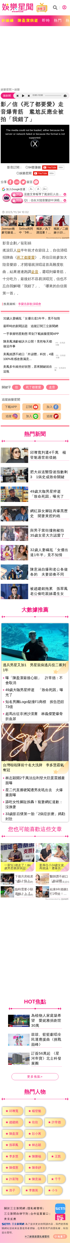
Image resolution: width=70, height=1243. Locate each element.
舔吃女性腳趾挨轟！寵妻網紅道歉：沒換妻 (34, 804)
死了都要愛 (26, 257)
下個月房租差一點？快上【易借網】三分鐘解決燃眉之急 (24, 879)
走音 (34, 272)
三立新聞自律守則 (16, 1213)
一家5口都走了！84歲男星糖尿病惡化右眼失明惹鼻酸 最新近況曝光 (17, 867)
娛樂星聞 (6, 89)
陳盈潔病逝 (28, 20)
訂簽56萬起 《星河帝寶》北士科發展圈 (46, 1058)
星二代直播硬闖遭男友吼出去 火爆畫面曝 (34, 792)
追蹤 (9, 416)
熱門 (58, 20)
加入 (49, 407)
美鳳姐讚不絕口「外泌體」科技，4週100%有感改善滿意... (28, 356)
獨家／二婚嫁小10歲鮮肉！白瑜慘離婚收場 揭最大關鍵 (61, 231)
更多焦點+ (35, 1076)
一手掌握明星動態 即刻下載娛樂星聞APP (31, 334)
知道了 (62, 1236)
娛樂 (17, 89)
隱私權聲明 (35, 1208)
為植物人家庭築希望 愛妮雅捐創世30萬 (46, 1020)
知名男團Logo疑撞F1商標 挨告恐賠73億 (34, 704)
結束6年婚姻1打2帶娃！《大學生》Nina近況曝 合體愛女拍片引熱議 (59, 892)
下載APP (11, 407)
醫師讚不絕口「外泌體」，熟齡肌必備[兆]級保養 (59, 879)
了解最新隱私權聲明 (38, 1236)
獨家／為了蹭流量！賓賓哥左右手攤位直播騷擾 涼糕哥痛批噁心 (43, 231)
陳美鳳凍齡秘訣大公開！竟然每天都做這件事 (27, 344)
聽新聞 (7, 95)
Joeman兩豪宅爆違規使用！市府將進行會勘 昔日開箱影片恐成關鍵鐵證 (9, 231)
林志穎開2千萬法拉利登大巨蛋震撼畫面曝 (35, 780)
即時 (46, 20)
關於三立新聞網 (14, 1208)
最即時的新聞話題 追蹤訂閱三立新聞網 (30, 326)
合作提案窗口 (40, 1213)
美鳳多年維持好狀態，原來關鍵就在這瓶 (27, 369)
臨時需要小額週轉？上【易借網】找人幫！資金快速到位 (24, 892)
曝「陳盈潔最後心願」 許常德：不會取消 (34, 680)
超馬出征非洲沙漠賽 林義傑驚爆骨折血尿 (34, 716)
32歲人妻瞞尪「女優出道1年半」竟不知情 (31, 318)
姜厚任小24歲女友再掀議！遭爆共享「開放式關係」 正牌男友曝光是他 (52, 867)
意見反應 (10, 1218)
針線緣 (8, 20)
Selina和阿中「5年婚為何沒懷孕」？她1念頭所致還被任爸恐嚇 (26, 231)
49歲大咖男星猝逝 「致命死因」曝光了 (34, 692)
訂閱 (29, 407)
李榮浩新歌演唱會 (29, 303)
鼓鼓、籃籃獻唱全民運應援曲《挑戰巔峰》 (46, 1039)
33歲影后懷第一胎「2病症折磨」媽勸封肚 (35, 816)
